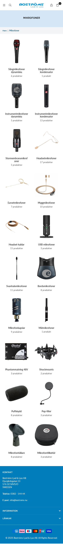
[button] (57, 5)
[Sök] (10, 5)
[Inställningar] (51, 5)
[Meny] (4, 5)
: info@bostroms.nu (18, 500)
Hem (5, 30)
